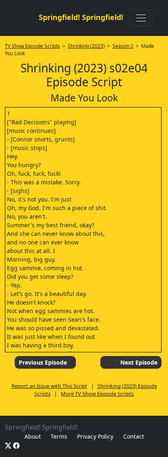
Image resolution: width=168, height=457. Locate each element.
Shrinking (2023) (86, 46)
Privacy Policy (95, 436)
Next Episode (138, 362)
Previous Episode (43, 362)
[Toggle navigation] (141, 18)
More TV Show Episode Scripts (97, 393)
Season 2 (123, 46)
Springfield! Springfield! (81, 17)
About (32, 436)
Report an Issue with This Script (49, 386)
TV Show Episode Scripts (32, 46)
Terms (59, 436)
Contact (133, 436)
